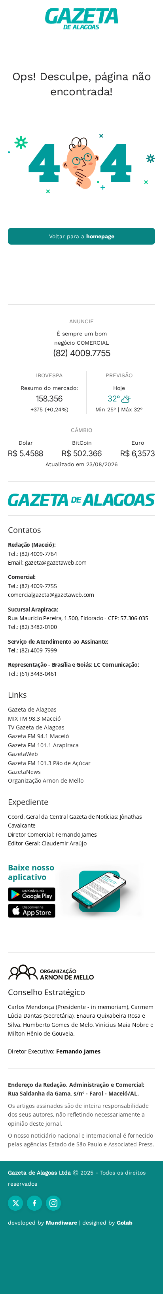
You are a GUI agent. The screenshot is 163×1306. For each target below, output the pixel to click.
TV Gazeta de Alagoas (36, 727)
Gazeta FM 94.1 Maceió (38, 736)
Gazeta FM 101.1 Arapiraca (43, 745)
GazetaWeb (23, 754)
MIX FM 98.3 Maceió (34, 718)
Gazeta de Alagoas (32, 709)
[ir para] (99, 891)
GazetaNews (24, 771)
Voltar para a (81, 236)
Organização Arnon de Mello (45, 780)
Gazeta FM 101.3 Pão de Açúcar (49, 763)
